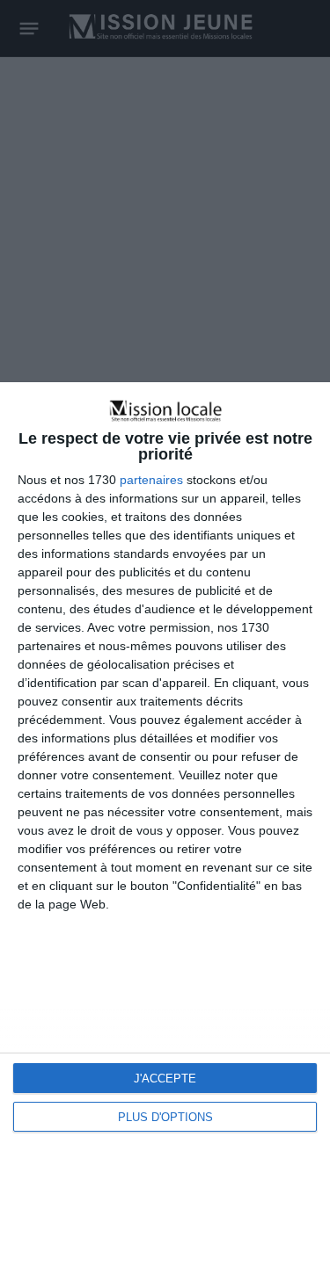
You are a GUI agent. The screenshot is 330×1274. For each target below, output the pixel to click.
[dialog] (165, 828)
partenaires (151, 480)
